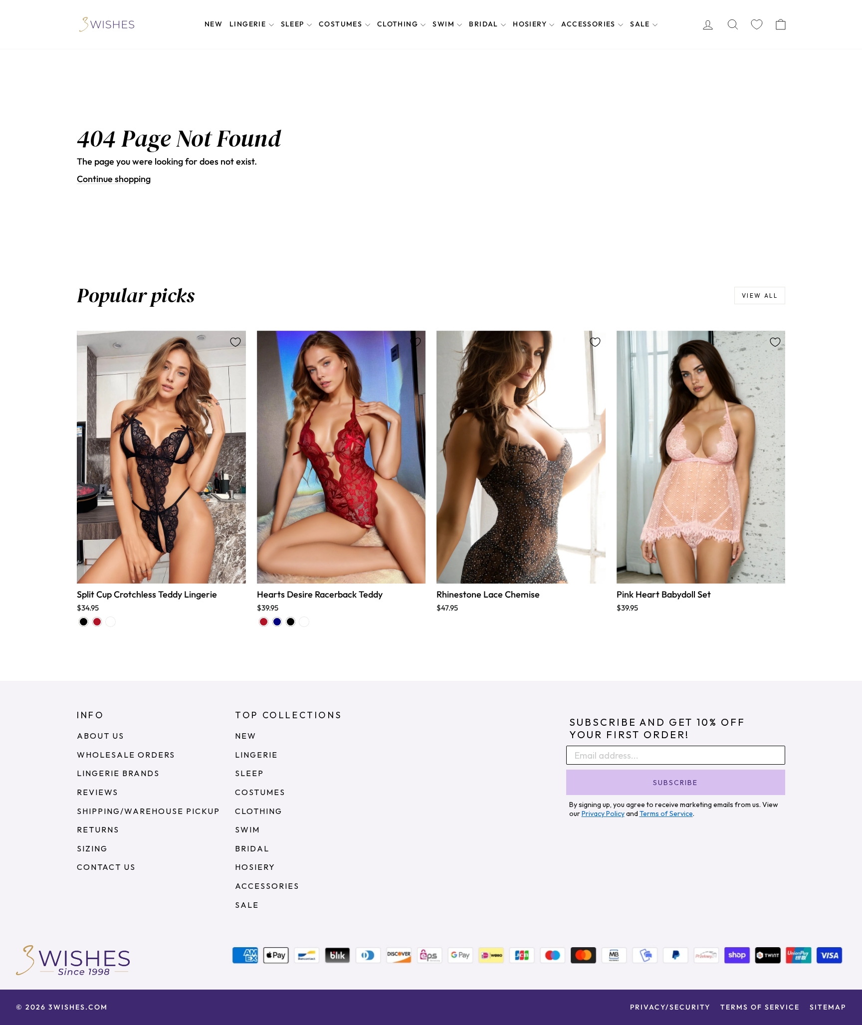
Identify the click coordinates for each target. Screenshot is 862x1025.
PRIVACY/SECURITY (670, 1007)
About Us (100, 736)
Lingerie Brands (118, 773)
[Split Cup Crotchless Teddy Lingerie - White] (110, 621)
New (213, 23)
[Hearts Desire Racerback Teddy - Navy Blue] (277, 621)
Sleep (293, 23)
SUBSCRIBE (675, 782)
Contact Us (106, 867)
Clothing (399, 23)
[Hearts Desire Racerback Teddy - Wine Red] (263, 621)
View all (760, 295)
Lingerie (248, 23)
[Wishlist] (756, 24)
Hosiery (531, 23)
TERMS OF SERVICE (760, 1007)
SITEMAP (828, 1007)
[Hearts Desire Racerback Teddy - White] (304, 621)
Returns (98, 829)
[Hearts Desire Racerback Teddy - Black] (290, 621)
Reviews (97, 792)
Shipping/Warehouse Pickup (148, 811)
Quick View (161, 573)
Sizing (92, 848)
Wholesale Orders (126, 755)
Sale (641, 23)
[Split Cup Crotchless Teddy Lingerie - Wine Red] (97, 621)
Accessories (589, 23)
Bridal (484, 23)
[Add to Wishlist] (235, 342)
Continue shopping (114, 179)
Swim (444, 23)
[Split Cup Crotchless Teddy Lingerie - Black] (83, 621)
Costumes (342, 23)
